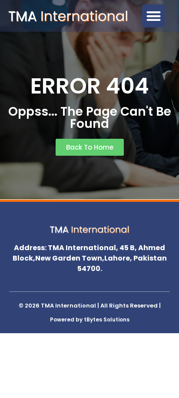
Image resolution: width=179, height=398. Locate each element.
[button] (153, 15)
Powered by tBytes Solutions (89, 319)
